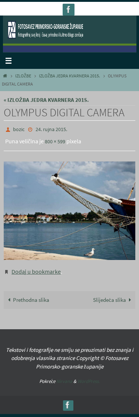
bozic (18, 129)
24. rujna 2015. (51, 129)
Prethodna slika (31, 294)
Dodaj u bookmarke (36, 267)
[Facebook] (69, 9)
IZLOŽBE (23, 76)
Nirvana (64, 376)
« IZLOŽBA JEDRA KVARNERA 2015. (46, 99)
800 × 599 (55, 139)
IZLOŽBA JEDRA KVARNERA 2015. (69, 76)
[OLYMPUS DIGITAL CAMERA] (69, 207)
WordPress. (88, 376)
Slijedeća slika (109, 294)
